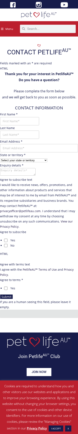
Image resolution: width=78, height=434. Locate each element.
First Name (9, 114)
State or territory (13, 155)
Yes (12, 240)
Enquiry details (12, 165)
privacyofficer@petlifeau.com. (20, 211)
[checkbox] (5, 240)
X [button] (68, 428)
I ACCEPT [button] (56, 428)
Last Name (7, 128)
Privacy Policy (37, 428)
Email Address (11, 141)
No (12, 245)
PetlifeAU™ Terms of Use (40, 269)
